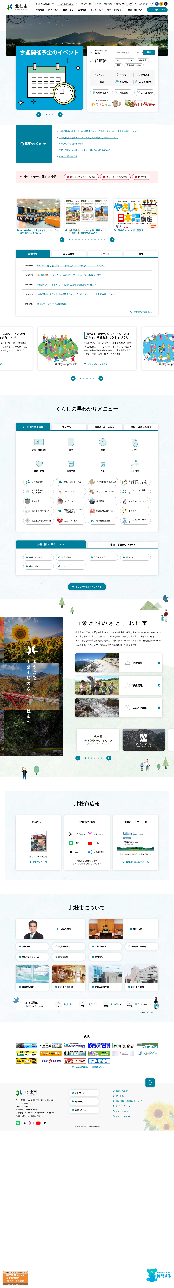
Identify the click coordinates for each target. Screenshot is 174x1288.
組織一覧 (79, 1101)
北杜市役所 (63, 957)
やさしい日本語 (86, 4)
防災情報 (142, 177)
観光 (102, 82)
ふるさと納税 (145, 82)
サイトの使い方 (123, 1106)
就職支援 (145, 75)
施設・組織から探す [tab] (141, 427)
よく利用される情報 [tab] (33, 427)
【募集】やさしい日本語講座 (82, 230)
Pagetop (150, 1083)
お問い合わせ (80, 1110)
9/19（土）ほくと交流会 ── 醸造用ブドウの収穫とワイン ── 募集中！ (71, 266)
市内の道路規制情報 (68, 156)
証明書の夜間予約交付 (127, 230)
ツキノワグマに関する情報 (71, 144)
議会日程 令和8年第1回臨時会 (51, 304)
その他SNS (99, 852)
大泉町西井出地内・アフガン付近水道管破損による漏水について (88, 137)
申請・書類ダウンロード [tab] (123, 544)
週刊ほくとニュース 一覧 (137, 862)
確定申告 (142, 60)
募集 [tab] (141, 254)
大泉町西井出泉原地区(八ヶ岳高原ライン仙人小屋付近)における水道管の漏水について (98, 131)
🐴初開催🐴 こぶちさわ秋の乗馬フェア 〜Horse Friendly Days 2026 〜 (39, 231)
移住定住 (124, 82)
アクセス (120, 1096)
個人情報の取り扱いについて (129, 1101)
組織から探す (102, 92)
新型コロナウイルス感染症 (82, 177)
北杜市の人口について (35, 1006)
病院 (118, 65)
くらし (102, 75)
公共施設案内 (64, 946)
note (76, 852)
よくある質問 (147, 92)
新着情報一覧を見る (143, 312)
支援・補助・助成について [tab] (51, 544)
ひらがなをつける (105, 4)
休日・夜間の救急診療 (116, 177)
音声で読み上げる (66, 4)
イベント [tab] (105, 254)
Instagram (98, 834)
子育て (123, 75)
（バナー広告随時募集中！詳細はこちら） (87, 1067)
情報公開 (26, 946)
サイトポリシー (123, 1116)
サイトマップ (122, 1111)
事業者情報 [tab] (69, 254)
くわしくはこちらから (97, 360)
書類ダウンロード (139, 946)
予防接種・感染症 (134, 65)
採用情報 (99, 957)
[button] (38, 114)
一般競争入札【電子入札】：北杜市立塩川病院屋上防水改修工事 (66, 285)
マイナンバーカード (125, 60)
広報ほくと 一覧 (40, 862)
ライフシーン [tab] (69, 427)
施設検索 (124, 92)
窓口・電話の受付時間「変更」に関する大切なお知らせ (84, 150)
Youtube (97, 843)
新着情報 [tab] (32, 253)
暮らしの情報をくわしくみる (88, 587)
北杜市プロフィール (30, 957)
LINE (77, 843)
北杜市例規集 (100, 946)
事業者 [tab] (105, 427)
